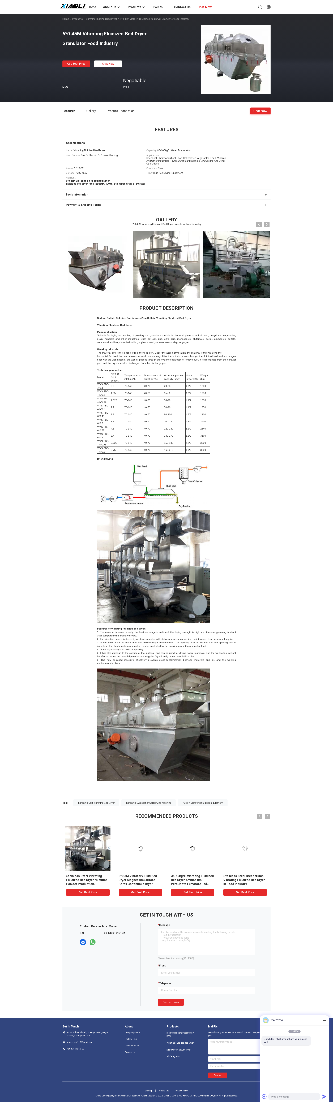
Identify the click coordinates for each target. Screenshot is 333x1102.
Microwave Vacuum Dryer (178, 1050)
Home (65, 19)
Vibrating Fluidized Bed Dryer (101, 19)
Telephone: (165, 983)
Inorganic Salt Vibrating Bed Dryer (96, 802)
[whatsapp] (92, 942)
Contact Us (130, 1052)
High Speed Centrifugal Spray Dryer (180, 1034)
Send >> (217, 1075)
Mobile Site (164, 1091)
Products (77, 19)
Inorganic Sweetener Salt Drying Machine (148, 802)
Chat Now (108, 63)
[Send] (324, 1096)
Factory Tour (131, 1039)
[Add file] (264, 1096)
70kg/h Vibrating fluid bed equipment (202, 802)
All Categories (173, 1056)
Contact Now (171, 1002)
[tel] (102, 942)
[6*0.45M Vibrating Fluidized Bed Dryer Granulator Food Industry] (236, 59)
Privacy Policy (182, 1091)
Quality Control (132, 1045)
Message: (164, 925)
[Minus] (324, 1020)
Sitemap (148, 1091)
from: (162, 965)
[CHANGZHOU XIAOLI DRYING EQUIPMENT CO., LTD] (73, 5)
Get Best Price (76, 63)
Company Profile (132, 1032)
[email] (83, 942)
